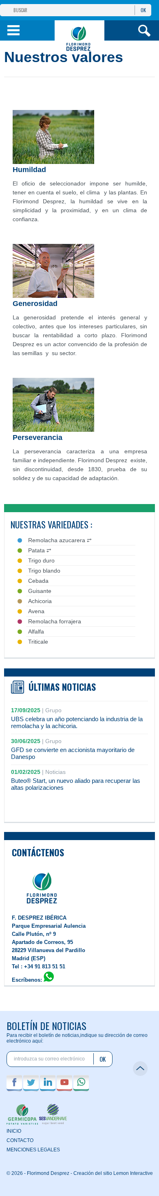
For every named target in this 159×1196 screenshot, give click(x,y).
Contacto (20, 1140)
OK (143, 9)
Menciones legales (33, 1150)
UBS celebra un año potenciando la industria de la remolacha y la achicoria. (77, 722)
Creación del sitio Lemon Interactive (113, 1173)
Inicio (14, 1131)
